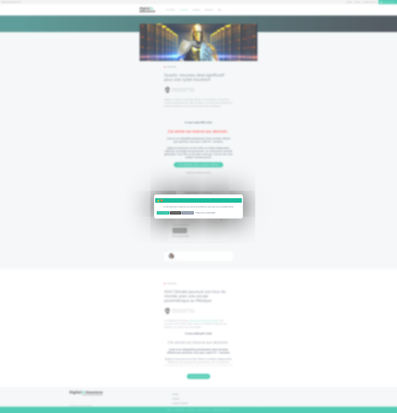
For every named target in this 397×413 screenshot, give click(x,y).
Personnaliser (188, 213)
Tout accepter (163, 213)
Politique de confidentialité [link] (205, 213)
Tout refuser (175, 213)
